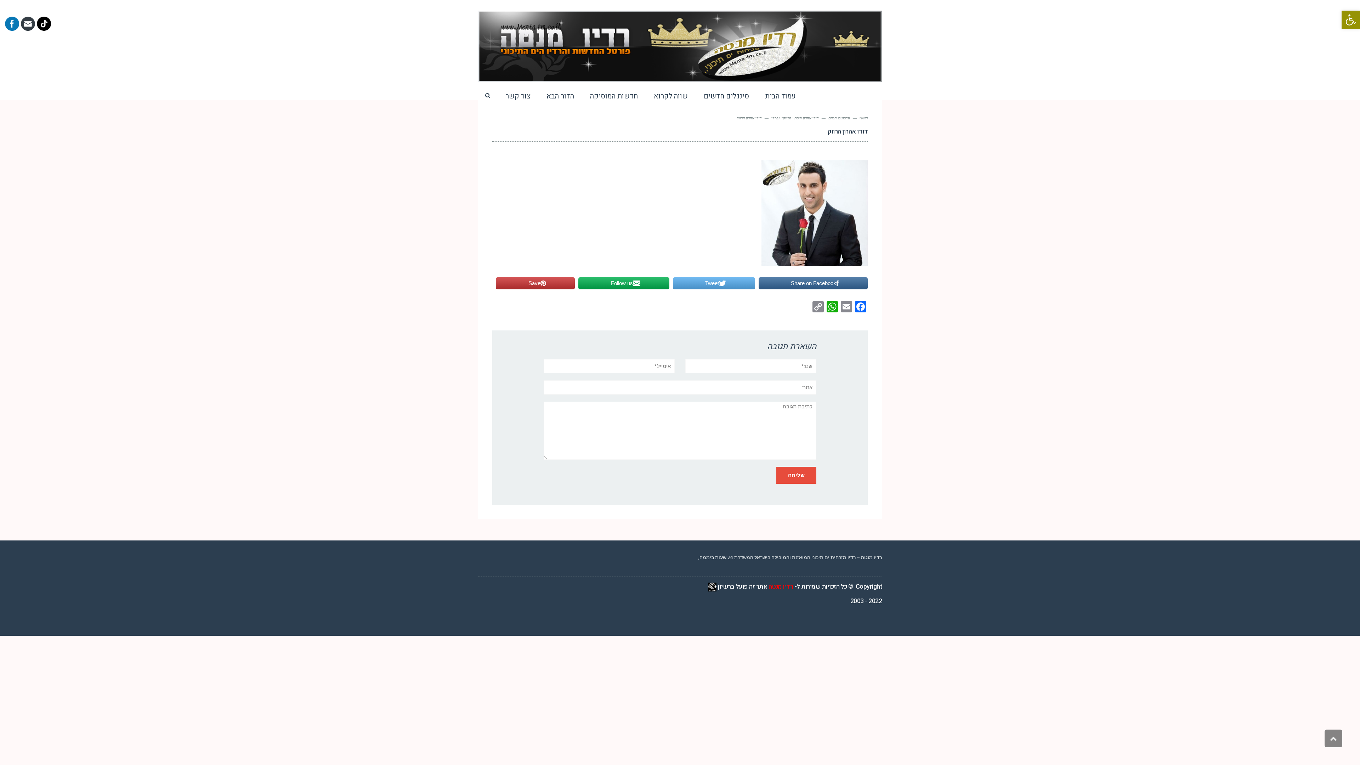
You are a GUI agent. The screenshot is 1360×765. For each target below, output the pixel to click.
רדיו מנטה (781, 586)
